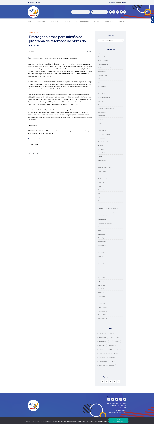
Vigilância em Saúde (103, 260)
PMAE (99, 201)
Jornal (100, 156)
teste (100, 353)
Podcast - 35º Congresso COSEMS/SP (108, 208)
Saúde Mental (102, 241)
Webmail (32, 2)
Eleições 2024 (102, 130)
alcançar (116, 353)
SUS (99, 249)
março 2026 (101, 296)
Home (29, 22)
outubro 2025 (102, 315)
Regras (108, 353)
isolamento (102, 365)
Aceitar (118, 419)
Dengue (100, 123)
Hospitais (100, 145)
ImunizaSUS (101, 153)
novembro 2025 (102, 311)
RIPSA (99, 230)
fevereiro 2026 (102, 300)
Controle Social (102, 112)
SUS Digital (101, 252)
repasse (101, 349)
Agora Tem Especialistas (104, 56)
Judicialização (102, 160)
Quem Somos (41, 22)
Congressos (109, 22)
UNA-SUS (100, 256)
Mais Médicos (102, 164)
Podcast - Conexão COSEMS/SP (107, 212)
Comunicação (102, 86)
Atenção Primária (102, 75)
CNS (99, 82)
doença (117, 341)
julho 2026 (101, 281)
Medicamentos (102, 171)
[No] (152, 420)
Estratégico (102, 345)
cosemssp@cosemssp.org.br (117, 412)
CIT (99, 79)
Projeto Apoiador (102, 215)
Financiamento (102, 138)
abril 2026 (101, 292)
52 (110, 341)
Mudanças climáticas (103, 178)
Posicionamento (103, 361)
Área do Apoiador (82, 22)
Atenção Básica (102, 71)
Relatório (111, 345)
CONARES (101, 90)
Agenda (96, 22)
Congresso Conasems (104, 105)
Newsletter (101, 182)
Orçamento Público (103, 190)
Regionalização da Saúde (105, 223)
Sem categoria (102, 245)
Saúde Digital (101, 238)
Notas (99, 186)
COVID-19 (100, 119)
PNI (99, 204)
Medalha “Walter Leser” (104, 167)
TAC (118, 349)
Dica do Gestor (102, 127)
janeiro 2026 (101, 303)
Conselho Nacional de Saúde (106, 108)
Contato (122, 22)
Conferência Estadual (104, 97)
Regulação (101, 227)
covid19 (101, 333)
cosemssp (112, 357)
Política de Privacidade (118, 421)
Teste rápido (102, 341)
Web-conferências (103, 263)
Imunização (101, 149)
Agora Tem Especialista (104, 53)
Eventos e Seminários (104, 134)
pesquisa (109, 333)
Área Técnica (55, 22)
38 (112, 361)
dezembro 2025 (102, 307)
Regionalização (102, 219)
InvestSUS (111, 365)
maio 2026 (101, 289)
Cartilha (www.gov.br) (34, 139)
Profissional (102, 357)
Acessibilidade (111, 2)
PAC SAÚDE (101, 193)
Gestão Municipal (103, 141)
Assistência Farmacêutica (105, 68)
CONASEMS (101, 93)
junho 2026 (101, 285)
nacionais (110, 349)
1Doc (39, 2)
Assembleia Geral (103, 64)
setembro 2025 (102, 318)
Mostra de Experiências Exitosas (107, 175)
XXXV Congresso (115, 337)
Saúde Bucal (101, 234)
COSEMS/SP (101, 116)
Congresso (101, 101)
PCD (99, 197)
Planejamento (102, 337)
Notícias (68, 22)
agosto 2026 (101, 278)
